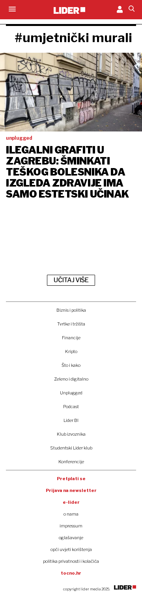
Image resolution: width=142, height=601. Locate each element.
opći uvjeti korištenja (71, 549)
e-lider (71, 502)
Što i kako (71, 365)
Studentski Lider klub (71, 448)
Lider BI (71, 420)
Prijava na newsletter (71, 490)
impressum (71, 526)
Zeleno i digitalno (71, 379)
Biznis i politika (71, 310)
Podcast (71, 406)
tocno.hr (71, 573)
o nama (71, 514)
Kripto (71, 351)
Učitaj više (71, 280)
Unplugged (71, 393)
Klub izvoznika (71, 434)
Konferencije (71, 461)
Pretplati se (71, 478)
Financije (71, 337)
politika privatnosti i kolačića (71, 561)
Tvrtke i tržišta (71, 324)
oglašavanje (71, 537)
